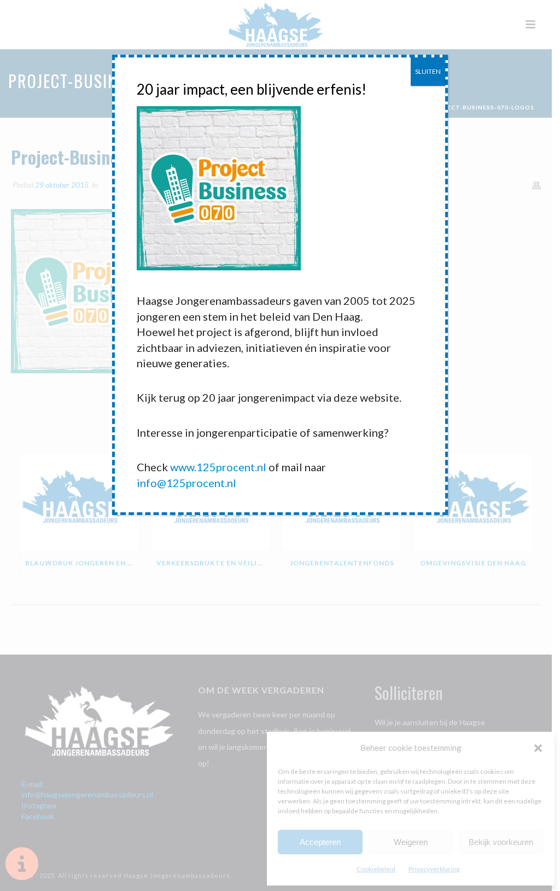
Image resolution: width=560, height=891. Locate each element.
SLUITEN (428, 71)
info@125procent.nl (186, 482)
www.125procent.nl (218, 466)
